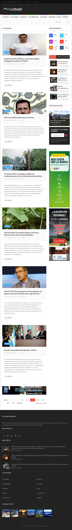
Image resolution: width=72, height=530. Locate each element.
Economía (43, 17)
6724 (37, 400)
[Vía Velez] (31, 513)
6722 (27, 400)
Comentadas (66, 56)
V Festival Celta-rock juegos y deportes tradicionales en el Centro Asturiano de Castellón (23, 175)
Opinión (65, 17)
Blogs (59, 17)
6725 (43, 400)
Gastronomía (41, 493)
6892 (13, 403)
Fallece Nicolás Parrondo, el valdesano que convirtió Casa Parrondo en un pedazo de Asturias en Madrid (40, 456)
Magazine (52, 17)
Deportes (23, 17)
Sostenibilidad (33, 17)
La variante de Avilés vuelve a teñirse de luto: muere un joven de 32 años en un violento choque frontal (40, 465)
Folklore (39, 497)
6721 (22, 400)
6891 (8, 403)
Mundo (7, 52)
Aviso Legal (36, 1)
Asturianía (8, 167)
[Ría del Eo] (39, 513)
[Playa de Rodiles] (14, 513)
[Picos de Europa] (48, 513)
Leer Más (9, 85)
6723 (32, 400)
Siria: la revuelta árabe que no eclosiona (19, 117)
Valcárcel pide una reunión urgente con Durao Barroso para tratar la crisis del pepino (21, 234)
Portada (6, 17)
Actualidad (15, 17)
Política (7, 285)
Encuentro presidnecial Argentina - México (20, 350)
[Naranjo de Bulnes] (6, 513)
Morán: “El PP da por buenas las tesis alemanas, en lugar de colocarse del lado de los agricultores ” (23, 292)
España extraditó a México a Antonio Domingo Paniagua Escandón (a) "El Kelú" (21, 60)
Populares (53, 56)
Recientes (59, 56)
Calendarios (5, 497)
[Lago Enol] (23, 513)
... (3, 403)
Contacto (27, 1)
